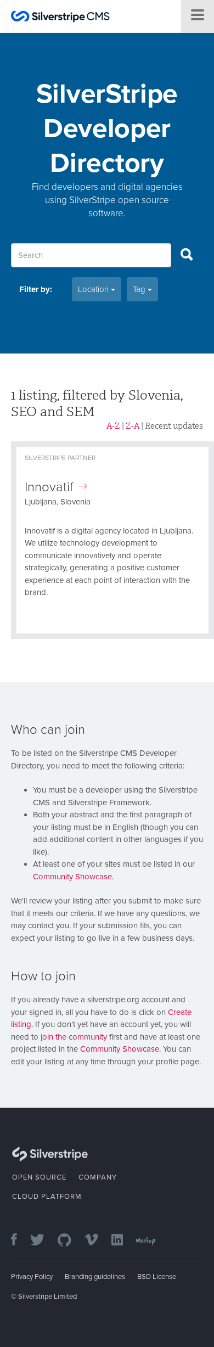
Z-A (132, 425)
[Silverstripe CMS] (60, 17)
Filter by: (35, 289)
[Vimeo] (97, 1240)
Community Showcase (72, 877)
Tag (140, 289)
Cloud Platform (47, 1196)
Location (94, 289)
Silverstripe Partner (60, 458)
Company (97, 1177)
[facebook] (19, 1240)
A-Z (113, 425)
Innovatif (49, 487)
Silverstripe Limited (47, 1296)
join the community (74, 1037)
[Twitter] (42, 1240)
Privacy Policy (32, 1276)
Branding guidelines (95, 1276)
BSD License (156, 1276)
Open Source (39, 1177)
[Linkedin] (122, 1240)
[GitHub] (70, 1240)
